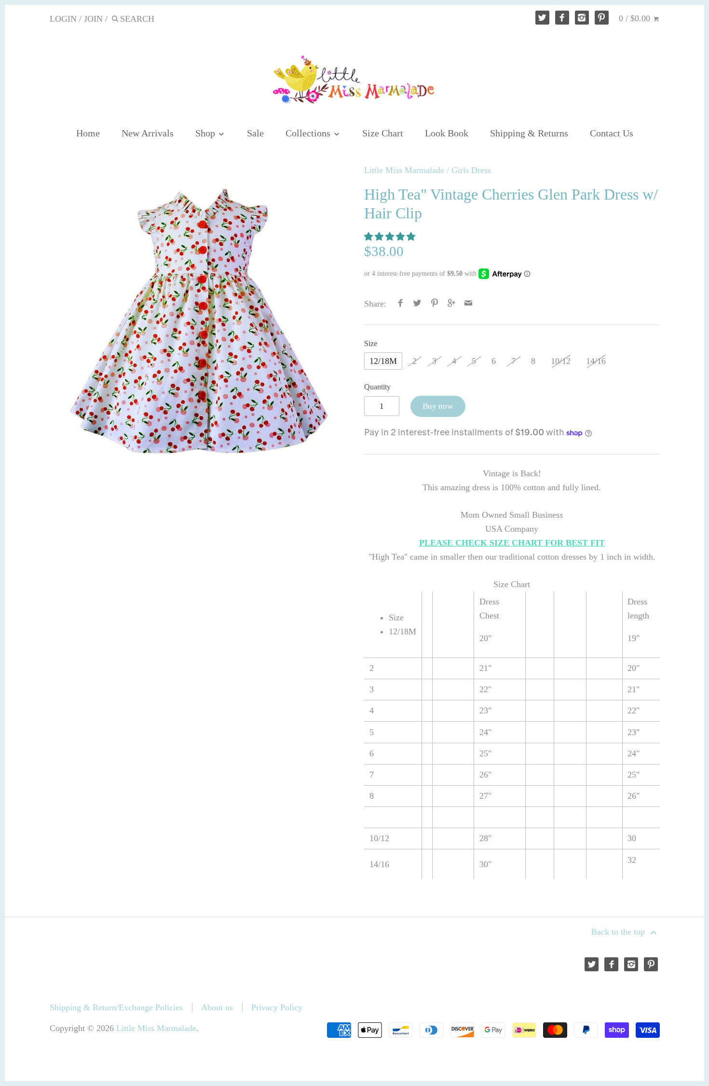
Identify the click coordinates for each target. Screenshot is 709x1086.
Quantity (377, 387)
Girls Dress (471, 170)
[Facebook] (562, 18)
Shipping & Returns (529, 133)
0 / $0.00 (636, 18)
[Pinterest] (602, 18)
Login (63, 19)
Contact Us (611, 133)
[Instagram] (582, 18)
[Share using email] (468, 303)
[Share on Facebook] (400, 303)
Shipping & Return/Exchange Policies (116, 1007)
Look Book (446, 133)
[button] (391, 236)
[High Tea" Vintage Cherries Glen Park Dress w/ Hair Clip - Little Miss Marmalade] (197, 316)
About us (217, 1007)
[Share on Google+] (451, 303)
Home (88, 133)
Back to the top (619, 932)
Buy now (438, 406)
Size (370, 343)
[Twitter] (542, 18)
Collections (309, 133)
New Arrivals (148, 133)
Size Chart (382, 133)
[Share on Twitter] (417, 303)
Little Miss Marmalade (404, 170)
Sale (255, 133)
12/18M (383, 361)
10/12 (561, 361)
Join (93, 19)
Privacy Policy (276, 1007)
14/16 (596, 361)
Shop (206, 133)
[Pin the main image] (434, 303)
